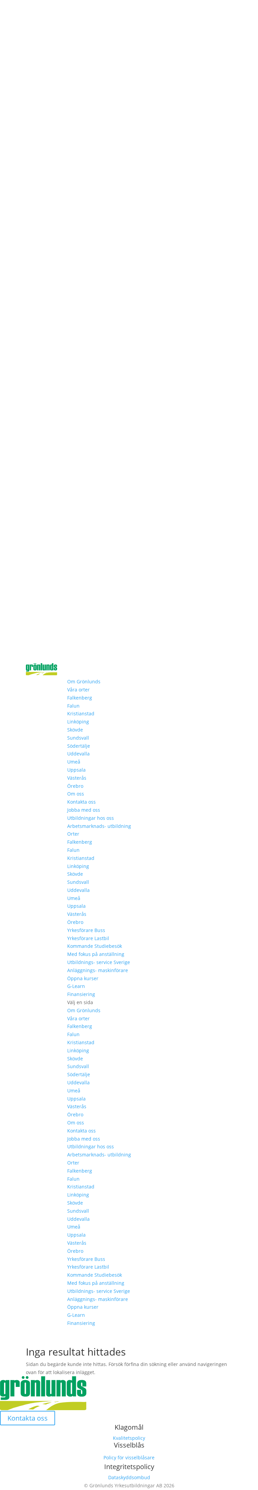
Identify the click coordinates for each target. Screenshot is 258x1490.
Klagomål (129, 1427)
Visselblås (129, 1445)
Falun (73, 706)
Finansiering (81, 994)
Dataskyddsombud (129, 1477)
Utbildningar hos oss (90, 818)
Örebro (75, 786)
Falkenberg (79, 697)
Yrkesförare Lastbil (88, 938)
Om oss (75, 793)
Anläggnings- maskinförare (97, 970)
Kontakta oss (81, 802)
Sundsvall (78, 738)
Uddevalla (78, 753)
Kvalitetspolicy (129, 1438)
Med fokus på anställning (95, 954)
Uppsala (76, 770)
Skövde (75, 729)
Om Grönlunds (83, 681)
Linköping (78, 721)
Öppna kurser (82, 978)
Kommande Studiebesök (94, 946)
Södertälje (78, 746)
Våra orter (78, 689)
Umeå (73, 761)
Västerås (76, 778)
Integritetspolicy (129, 1466)
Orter (73, 834)
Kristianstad (80, 713)
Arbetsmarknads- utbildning (99, 826)
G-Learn (76, 986)
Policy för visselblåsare (129, 1457)
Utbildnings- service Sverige (98, 962)
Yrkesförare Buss (86, 930)
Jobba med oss (83, 810)
